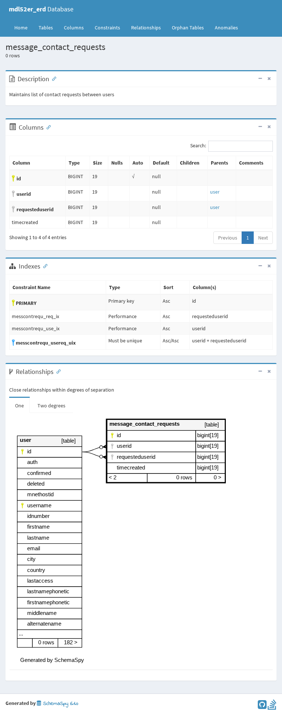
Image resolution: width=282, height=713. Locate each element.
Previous (227, 237)
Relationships (146, 27)
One (19, 405)
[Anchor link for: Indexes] (43, 265)
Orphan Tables (188, 27)
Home (21, 27)
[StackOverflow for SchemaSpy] (272, 706)
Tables (48, 27)
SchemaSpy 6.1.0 (59, 703)
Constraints (107, 27)
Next (263, 237)
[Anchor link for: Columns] (47, 126)
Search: (198, 146)
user (215, 191)
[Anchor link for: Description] (52, 78)
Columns (74, 27)
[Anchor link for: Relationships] (57, 371)
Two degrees (51, 405)
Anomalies (226, 27)
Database (41, 9)
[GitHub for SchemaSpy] (262, 706)
